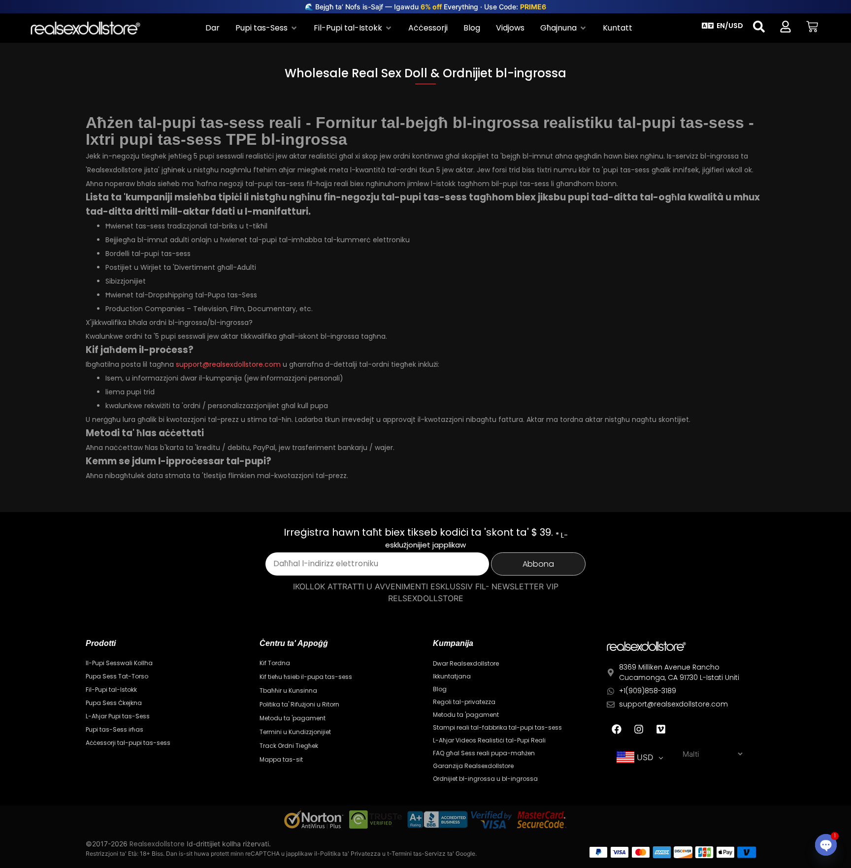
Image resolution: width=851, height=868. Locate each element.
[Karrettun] (812, 26)
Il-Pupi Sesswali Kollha (119, 663)
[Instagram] (639, 729)
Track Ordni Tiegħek (289, 745)
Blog (440, 689)
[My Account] (785, 26)
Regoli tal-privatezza (464, 702)
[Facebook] (616, 729)
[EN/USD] (708, 26)
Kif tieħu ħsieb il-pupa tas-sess (306, 677)
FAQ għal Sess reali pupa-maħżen (484, 753)
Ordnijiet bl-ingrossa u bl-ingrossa (485, 778)
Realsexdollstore (157, 844)
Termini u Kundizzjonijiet (295, 732)
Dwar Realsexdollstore (466, 663)
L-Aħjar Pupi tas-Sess (118, 716)
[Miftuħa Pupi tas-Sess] (294, 28)
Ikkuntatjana (452, 676)
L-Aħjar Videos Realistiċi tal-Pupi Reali (489, 740)
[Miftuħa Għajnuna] (583, 28)
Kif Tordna (275, 663)
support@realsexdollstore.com (228, 364)
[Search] (759, 26)
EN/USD (730, 26)
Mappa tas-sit (281, 759)
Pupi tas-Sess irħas (114, 729)
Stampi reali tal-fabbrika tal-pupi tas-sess (497, 727)
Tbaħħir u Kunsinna (288, 690)
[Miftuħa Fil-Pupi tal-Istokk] (389, 28)
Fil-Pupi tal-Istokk (111, 689)
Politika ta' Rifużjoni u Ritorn (299, 704)
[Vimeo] (661, 729)
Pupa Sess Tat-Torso (117, 676)
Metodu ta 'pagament (293, 718)
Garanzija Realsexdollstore (473, 766)
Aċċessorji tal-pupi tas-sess (128, 743)
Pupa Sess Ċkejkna (114, 703)
